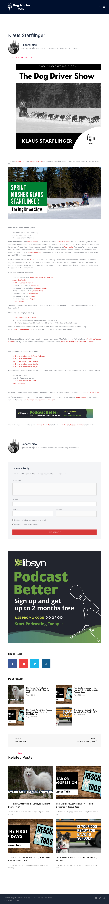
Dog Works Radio (34, 252)
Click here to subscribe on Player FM (26, 367)
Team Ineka (68, 247)
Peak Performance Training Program (40, 400)
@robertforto (36, 285)
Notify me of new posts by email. (26, 524)
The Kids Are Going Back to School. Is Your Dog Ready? (85, 711)
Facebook (31, 296)
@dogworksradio (40, 288)
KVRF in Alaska (18, 302)
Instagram (32, 299)
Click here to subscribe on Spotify (25, 364)
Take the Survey (18, 383)
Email (15, 509)
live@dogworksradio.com (22, 329)
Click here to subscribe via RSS (24, 359)
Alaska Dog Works (63, 242)
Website (59, 509)
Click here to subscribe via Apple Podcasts (28, 356)
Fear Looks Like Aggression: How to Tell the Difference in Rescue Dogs (86, 690)
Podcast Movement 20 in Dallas (24, 318)
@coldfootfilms (34, 293)
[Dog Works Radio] (18, 7)
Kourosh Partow (36, 161)
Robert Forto (21, 161)
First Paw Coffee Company (22, 283)
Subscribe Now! (93, 392)
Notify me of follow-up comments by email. (30, 520)
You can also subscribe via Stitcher (25, 361)
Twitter (81, 425)
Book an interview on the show (24, 381)
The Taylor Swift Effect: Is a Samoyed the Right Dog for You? (37, 690)
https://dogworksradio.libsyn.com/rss (44, 277)
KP (31, 260)
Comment (16, 481)
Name (15, 500)
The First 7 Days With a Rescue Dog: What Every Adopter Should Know (39, 712)
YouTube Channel (42, 425)
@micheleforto (37, 291)
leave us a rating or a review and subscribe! (77, 342)
